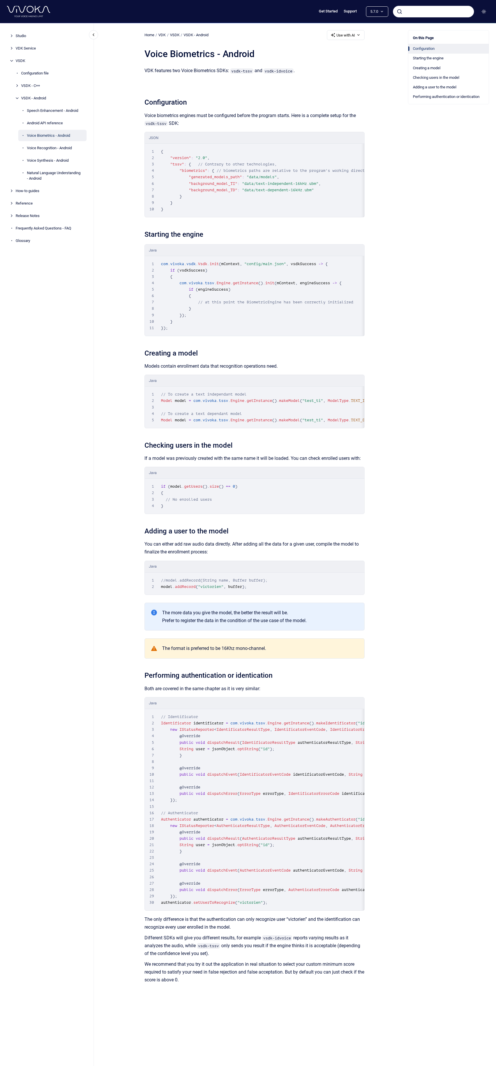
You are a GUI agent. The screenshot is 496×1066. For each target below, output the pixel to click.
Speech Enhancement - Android (52, 110)
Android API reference (45, 123)
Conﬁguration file (35, 73)
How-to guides (27, 191)
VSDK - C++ (30, 85)
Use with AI (345, 35)
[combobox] (433, 11)
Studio (21, 36)
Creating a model (426, 68)
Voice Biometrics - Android (48, 135)
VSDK (20, 61)
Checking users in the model (436, 77)
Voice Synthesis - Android (48, 160)
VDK (162, 35)
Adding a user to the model (434, 87)
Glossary (23, 240)
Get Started (328, 11)
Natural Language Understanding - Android (53, 176)
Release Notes (28, 216)
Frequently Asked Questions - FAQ (43, 228)
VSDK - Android (33, 98)
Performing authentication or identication (446, 96)
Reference (24, 203)
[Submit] (399, 11)
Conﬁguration (424, 48)
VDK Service (26, 48)
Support (350, 11)
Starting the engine (428, 58)
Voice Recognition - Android (49, 148)
